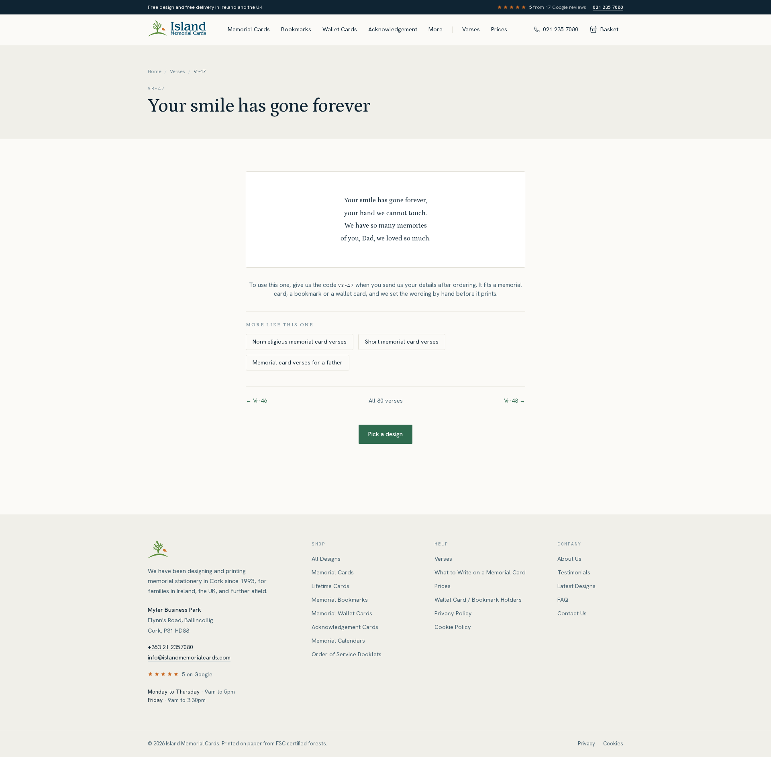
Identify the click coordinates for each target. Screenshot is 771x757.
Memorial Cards (249, 29)
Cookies (613, 743)
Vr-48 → (514, 400)
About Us (569, 558)
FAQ (562, 599)
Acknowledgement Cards (345, 627)
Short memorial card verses (402, 341)
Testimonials (573, 572)
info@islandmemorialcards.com (189, 657)
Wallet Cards (339, 29)
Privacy (586, 743)
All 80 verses (386, 400)
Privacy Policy (453, 613)
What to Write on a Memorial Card (480, 572)
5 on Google (197, 674)
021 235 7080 (608, 7)
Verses (471, 29)
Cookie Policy (452, 627)
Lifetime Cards (330, 586)
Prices (499, 29)
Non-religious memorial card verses (300, 341)
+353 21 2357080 (170, 647)
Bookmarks (296, 29)
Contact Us (572, 613)
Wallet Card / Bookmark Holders (478, 599)
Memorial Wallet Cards (342, 613)
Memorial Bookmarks (340, 599)
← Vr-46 (256, 400)
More (435, 29)
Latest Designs (576, 586)
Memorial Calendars (338, 640)
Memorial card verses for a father (298, 362)
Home (154, 71)
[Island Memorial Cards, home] (177, 29)
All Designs (326, 558)
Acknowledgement (392, 29)
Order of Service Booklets (346, 654)
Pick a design (385, 434)
